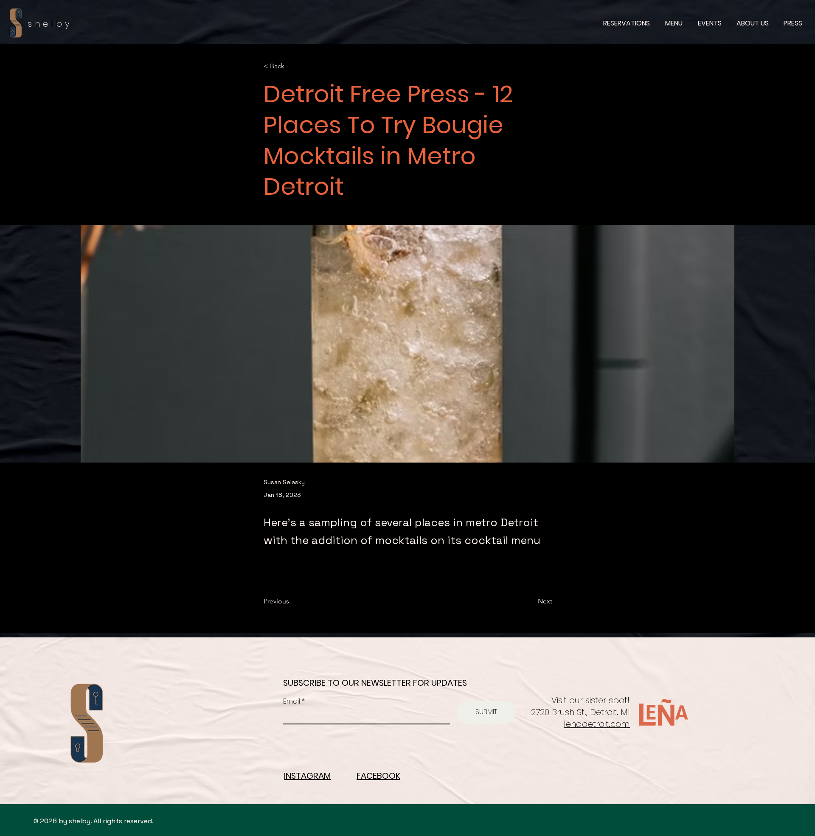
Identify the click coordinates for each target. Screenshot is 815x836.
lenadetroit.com (597, 724)
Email (292, 701)
